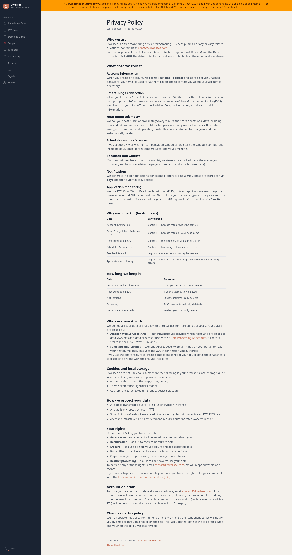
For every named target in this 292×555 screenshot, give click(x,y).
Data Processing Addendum (188, 338)
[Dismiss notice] (267, 4)
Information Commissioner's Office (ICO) (144, 477)
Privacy (12, 63)
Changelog (14, 56)
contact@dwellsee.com (152, 48)
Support (12, 43)
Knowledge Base (17, 23)
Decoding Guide (16, 36)
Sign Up (12, 82)
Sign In (11, 76)
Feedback (13, 49)
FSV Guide (13, 30)
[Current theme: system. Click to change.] (6, 548)
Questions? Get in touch (224, 7)
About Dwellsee (115, 545)
